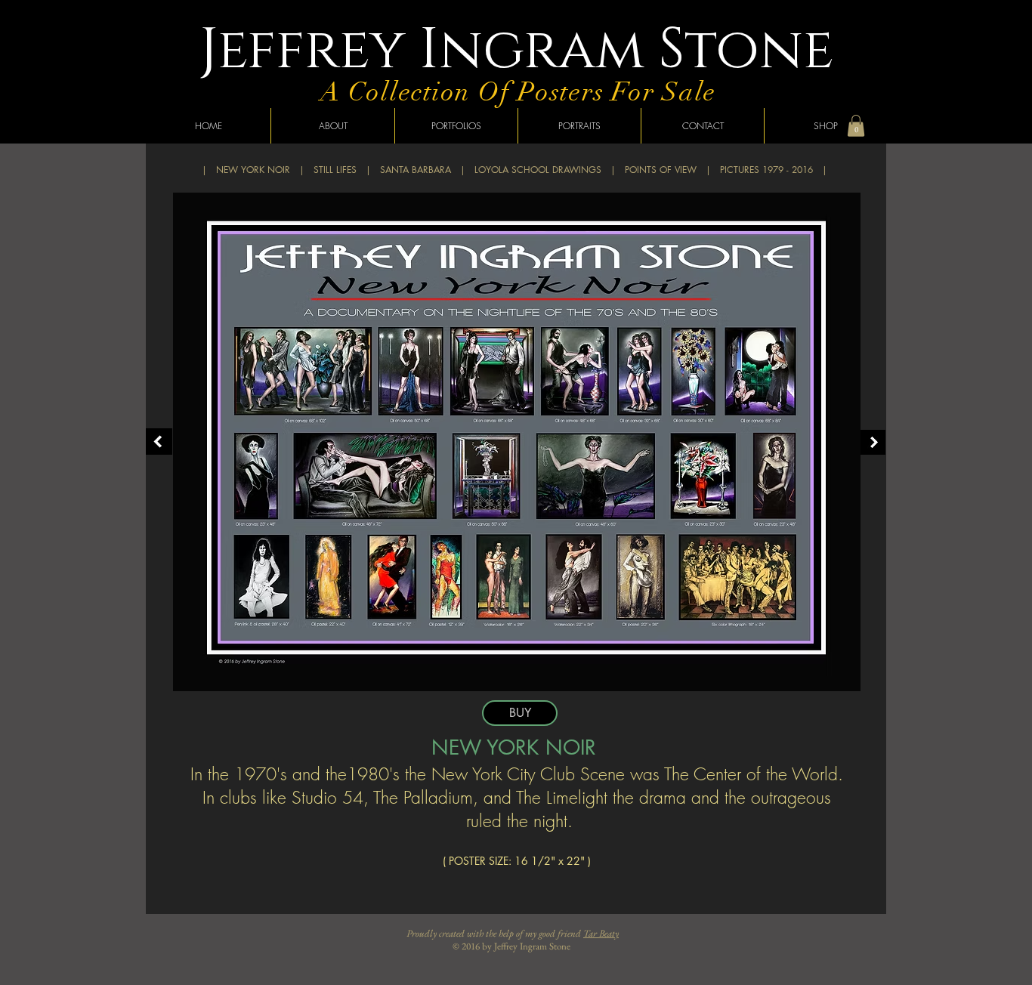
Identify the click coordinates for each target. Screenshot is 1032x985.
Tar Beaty (601, 933)
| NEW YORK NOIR (246, 169)
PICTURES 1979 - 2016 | (773, 169)
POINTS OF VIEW (661, 169)
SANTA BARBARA (415, 169)
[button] (856, 126)
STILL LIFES (335, 169)
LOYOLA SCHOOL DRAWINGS (537, 169)
